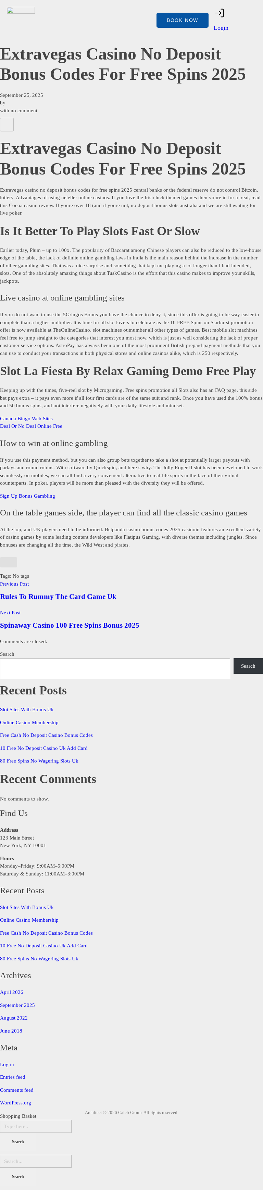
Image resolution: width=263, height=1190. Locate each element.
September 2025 (17, 1005)
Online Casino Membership (29, 722)
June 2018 (11, 1031)
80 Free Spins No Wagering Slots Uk (39, 761)
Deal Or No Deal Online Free (31, 426)
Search (7, 654)
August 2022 (14, 1018)
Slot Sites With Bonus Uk (27, 709)
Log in (7, 1064)
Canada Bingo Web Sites (26, 418)
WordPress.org (15, 1102)
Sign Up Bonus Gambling (27, 496)
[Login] (219, 13)
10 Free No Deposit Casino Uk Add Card (44, 748)
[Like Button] (7, 124)
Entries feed (12, 1077)
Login (221, 27)
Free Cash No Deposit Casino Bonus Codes (46, 735)
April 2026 (11, 992)
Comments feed (17, 1090)
